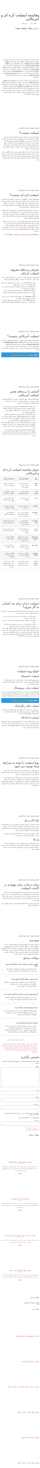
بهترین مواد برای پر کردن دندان (20, 1270)
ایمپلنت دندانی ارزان (31, 1044)
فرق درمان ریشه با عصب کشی (28, 1463)
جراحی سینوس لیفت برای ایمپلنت (20, 1162)
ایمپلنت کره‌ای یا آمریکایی (18, 1044)
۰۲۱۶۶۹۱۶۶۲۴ (27, 94)
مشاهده (20, 1173)
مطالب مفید (33, 23)
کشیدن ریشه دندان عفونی (30, 1437)
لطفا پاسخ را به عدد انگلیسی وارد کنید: (28, 1117)
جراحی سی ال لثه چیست (20, 1199)
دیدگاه (37, 1066)
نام (38, 1090)
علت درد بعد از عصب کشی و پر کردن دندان (20, 1235)
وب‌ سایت (36, 1104)
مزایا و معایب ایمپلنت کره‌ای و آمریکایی (19, 1048)
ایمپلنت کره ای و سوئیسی (21, 234)
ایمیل (37, 1097)
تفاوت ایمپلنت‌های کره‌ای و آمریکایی (23, 1046)
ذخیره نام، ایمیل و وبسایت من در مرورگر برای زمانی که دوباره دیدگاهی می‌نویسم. (21, 1114)
